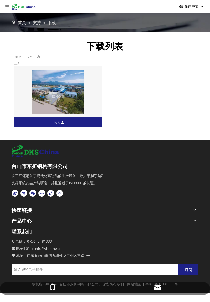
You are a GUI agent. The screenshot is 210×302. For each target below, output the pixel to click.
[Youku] (23, 193)
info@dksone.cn (48, 248)
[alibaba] (59, 193)
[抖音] (50, 193)
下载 (56, 122)
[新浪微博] (15, 193)
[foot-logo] (36, 151)
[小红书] (41, 193)
